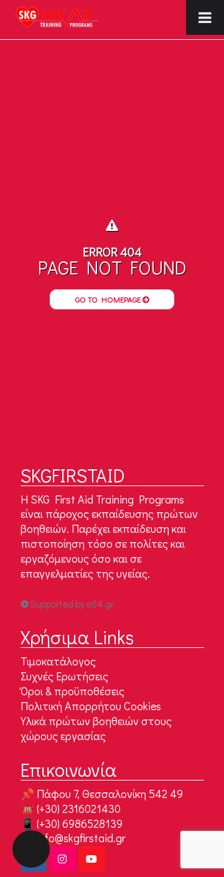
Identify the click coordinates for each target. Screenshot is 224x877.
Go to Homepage (108, 299)
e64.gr (100, 604)
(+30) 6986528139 (80, 823)
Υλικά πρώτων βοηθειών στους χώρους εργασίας (96, 728)
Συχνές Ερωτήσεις (64, 675)
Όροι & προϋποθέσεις (72, 690)
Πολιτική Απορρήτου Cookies (91, 705)
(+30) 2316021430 (79, 808)
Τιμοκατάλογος (58, 661)
